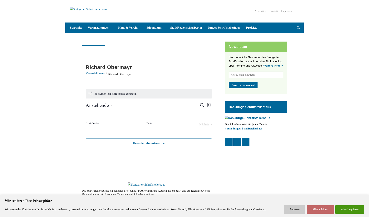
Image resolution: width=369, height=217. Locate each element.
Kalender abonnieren (146, 143)
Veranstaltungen (95, 73)
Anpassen (294, 209)
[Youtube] (273, 192)
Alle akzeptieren (350, 209)
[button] (298, 28)
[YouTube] (245, 142)
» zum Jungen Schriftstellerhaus (243, 128)
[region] (184, 206)
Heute (149, 123)
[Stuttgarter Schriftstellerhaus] (146, 184)
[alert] (149, 93)
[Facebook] (229, 142)
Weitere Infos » (273, 65)
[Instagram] (237, 142)
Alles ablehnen (320, 209)
